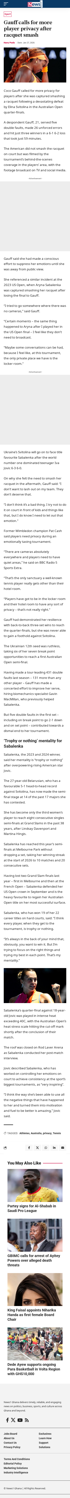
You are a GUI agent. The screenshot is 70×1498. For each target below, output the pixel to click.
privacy (47, 1133)
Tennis (57, 1133)
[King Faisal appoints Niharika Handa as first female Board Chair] (35, 1289)
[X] (13, 1420)
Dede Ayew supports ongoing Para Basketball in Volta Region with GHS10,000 (33, 1369)
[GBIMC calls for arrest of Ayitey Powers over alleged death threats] (35, 1235)
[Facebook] (7, 1420)
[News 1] (35, 4)
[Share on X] (37, 1148)
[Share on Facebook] (29, 1148)
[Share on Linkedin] (54, 1148)
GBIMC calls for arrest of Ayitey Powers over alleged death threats (33, 1260)
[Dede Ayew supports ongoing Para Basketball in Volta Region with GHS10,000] (35, 1343)
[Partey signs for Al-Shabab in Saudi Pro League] (35, 1185)
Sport (7, 14)
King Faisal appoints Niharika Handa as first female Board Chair (31, 1315)
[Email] (62, 1148)
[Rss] (27, 1420)
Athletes (24, 1133)
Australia (36, 1133)
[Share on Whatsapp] (45, 1148)
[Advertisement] (35, 216)
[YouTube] (20, 1420)
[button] (7, 3)
